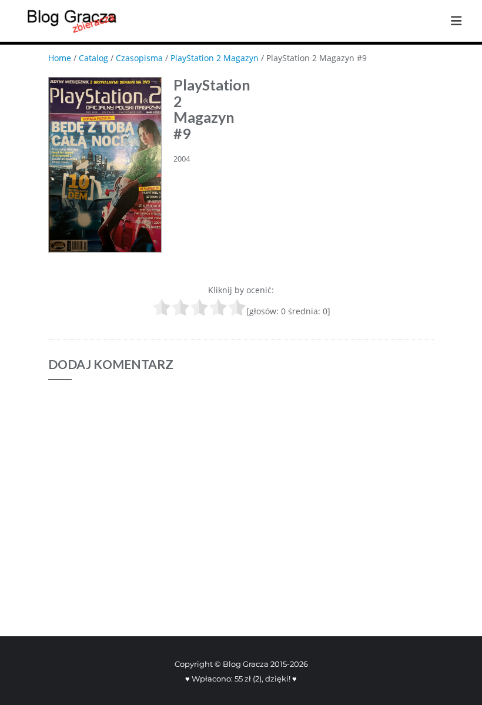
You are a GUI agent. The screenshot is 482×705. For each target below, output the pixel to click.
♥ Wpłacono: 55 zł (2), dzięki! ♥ (241, 678)
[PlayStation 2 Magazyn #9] (105, 165)
